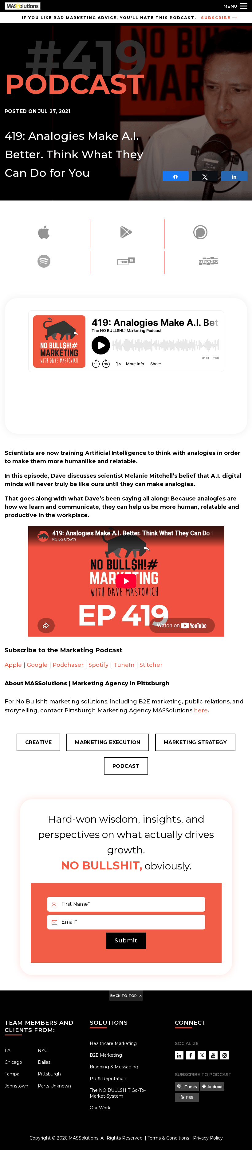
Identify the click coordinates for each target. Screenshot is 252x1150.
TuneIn (124, 665)
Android (214, 1086)
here (201, 710)
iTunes (190, 1086)
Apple (13, 665)
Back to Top (123, 996)
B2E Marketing (106, 1055)
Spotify (98, 665)
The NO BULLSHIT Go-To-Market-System (118, 1093)
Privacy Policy (208, 1138)
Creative (38, 742)
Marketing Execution (107, 742)
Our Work (100, 1108)
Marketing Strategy (195, 742)
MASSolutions (83, 1138)
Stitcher (151, 665)
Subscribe (215, 18)
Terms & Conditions (168, 1138)
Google (37, 665)
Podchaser (68, 665)
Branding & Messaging (114, 1067)
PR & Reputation (108, 1078)
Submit (126, 940)
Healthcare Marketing (113, 1043)
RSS (189, 1097)
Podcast (126, 766)
